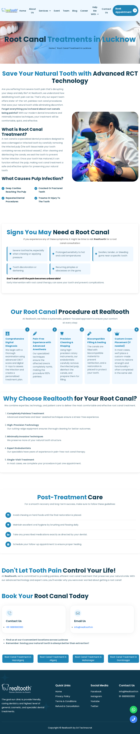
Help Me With (94, 11)
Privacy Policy (62, 696)
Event (57, 10)
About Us (32, 10)
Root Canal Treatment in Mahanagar (88, 658)
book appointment (123, 10)
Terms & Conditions (65, 701)
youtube (95, 701)
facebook (96, 691)
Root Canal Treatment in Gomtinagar (123, 658)
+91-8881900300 (14, 627)
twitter (94, 706)
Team (66, 10)
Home (22, 10)
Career (84, 10)
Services (43, 10)
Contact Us (106, 10)
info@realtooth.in (83, 627)
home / (52, 48)
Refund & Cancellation (67, 706)
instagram (96, 696)
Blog (74, 10)
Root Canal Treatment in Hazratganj (18, 658)
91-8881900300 (127, 696)
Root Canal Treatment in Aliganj (53, 658)
